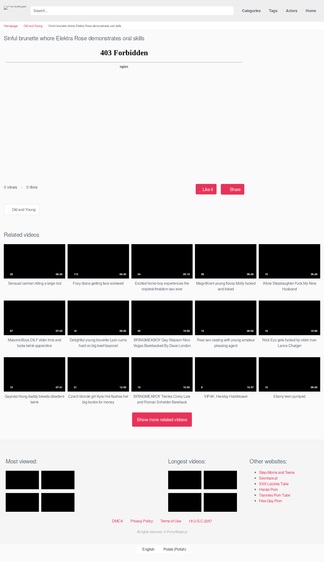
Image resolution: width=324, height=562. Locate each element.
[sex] (220, 480)
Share (235, 189)
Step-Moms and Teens (277, 472)
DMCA (117, 521)
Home (311, 10)
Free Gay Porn (270, 500)
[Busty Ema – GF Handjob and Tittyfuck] (22, 480)
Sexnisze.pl (268, 478)
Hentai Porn (268, 489)
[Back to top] (312, 547)
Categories (251, 10)
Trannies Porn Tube (274, 495)
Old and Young (33, 25)
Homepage (11, 25)
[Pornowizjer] (15, 8)
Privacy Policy (141, 521)
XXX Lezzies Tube (273, 483)
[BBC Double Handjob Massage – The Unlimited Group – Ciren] (57, 502)
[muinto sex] (184, 502)
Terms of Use (170, 521)
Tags (273, 10)
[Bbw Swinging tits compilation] (220, 502)
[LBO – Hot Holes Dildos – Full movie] (184, 480)
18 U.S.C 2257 (200, 521)
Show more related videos (162, 419)
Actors (291, 10)
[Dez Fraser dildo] (57, 480)
